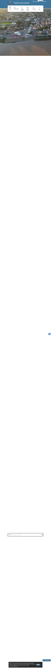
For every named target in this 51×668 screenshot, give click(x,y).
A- (38, 0)
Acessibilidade (36, 1)
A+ (42, 0)
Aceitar (38, 664)
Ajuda (45, 1)
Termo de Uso (15, 666)
